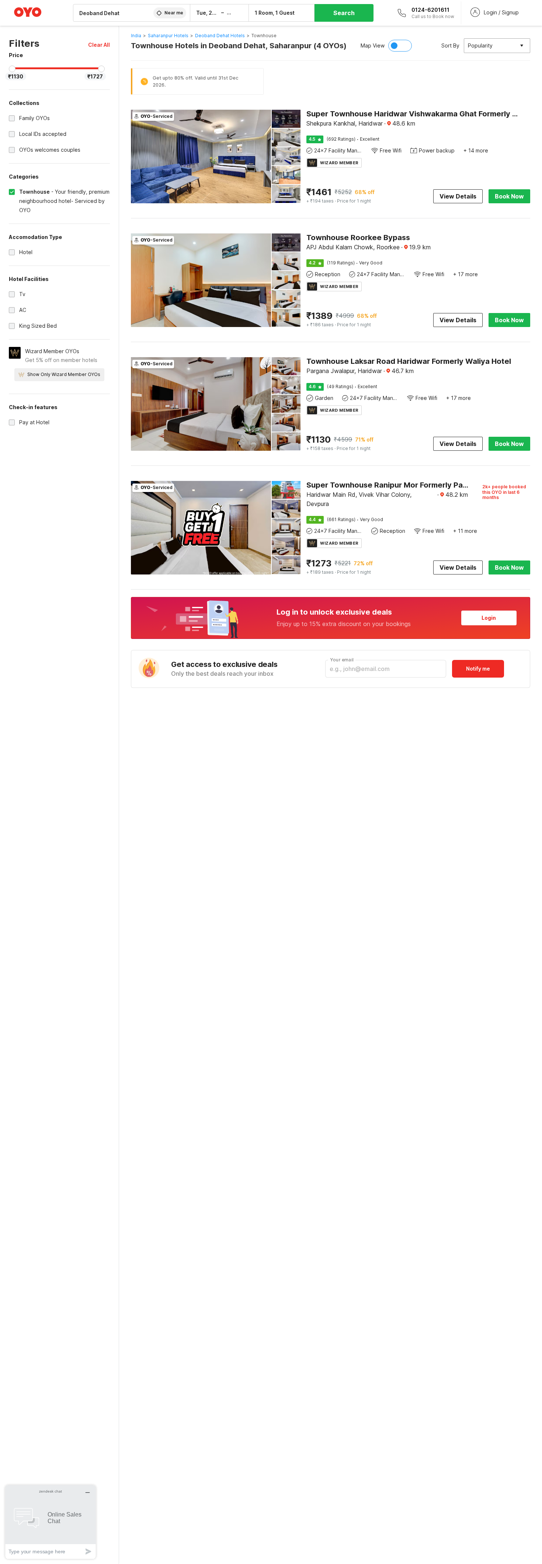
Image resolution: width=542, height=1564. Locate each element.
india (136, 35)
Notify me (478, 668)
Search (344, 13)
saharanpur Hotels (168, 35)
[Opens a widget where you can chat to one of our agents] (50, 1521)
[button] (99, 44)
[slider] (12, 69)
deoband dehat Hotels (220, 35)
